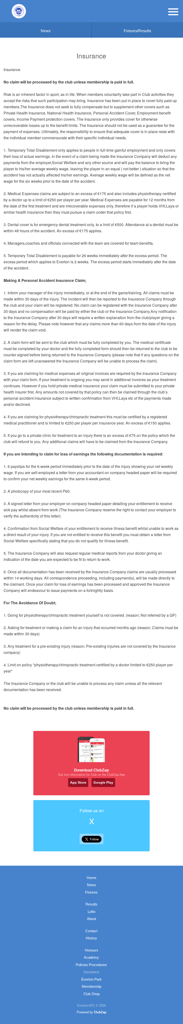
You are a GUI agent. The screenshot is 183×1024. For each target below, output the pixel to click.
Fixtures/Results (137, 31)
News (46, 31)
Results (91, 904)
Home (91, 878)
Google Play (103, 782)
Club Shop (91, 994)
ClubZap (100, 1012)
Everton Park (91, 979)
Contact (91, 931)
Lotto (91, 912)
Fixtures (91, 892)
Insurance (91, 972)
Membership (91, 986)
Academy (91, 957)
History (91, 938)
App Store (78, 782)
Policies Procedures (91, 965)
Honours (91, 950)
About (91, 919)
